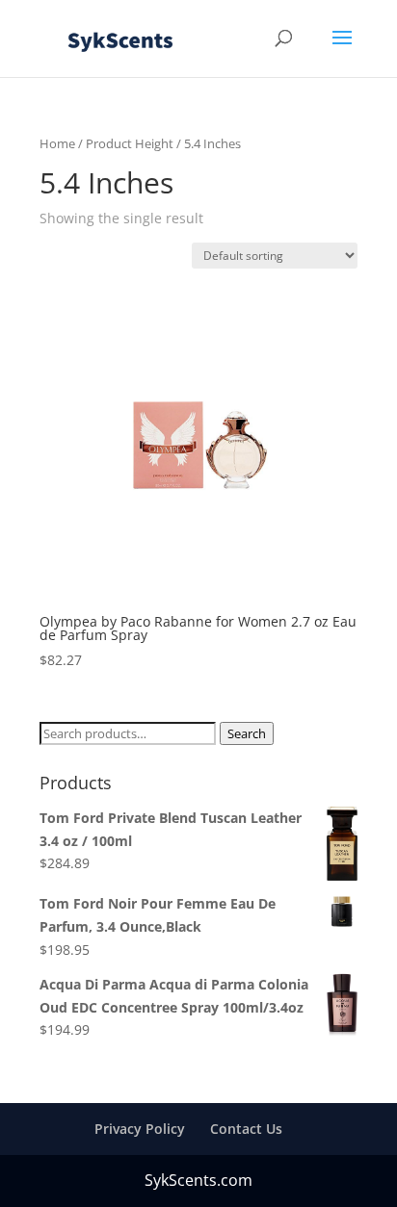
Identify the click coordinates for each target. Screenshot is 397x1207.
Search (246, 733)
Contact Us (246, 1128)
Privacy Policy (139, 1128)
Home (57, 143)
